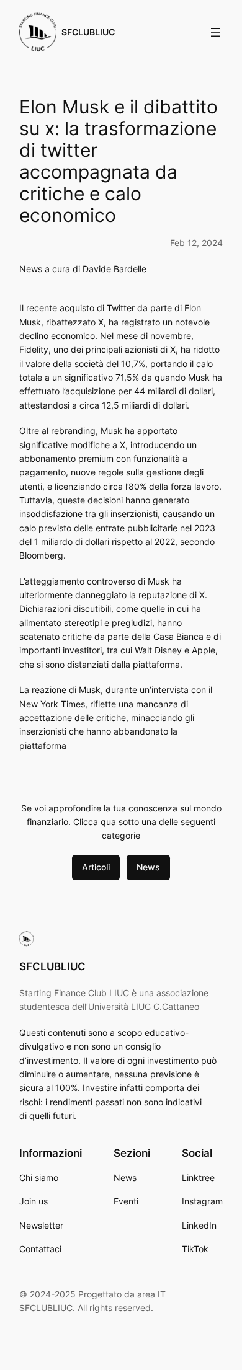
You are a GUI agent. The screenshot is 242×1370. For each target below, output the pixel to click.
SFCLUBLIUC (88, 32)
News (148, 867)
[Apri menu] (215, 32)
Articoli (96, 867)
